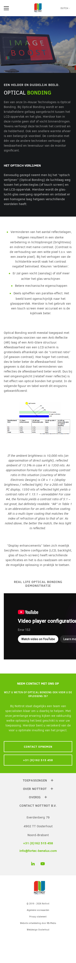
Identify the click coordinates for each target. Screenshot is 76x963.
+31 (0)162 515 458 (38, 760)
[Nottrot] (38, 12)
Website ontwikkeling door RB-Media (38, 923)
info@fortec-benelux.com (38, 851)
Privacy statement (38, 916)
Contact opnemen (38, 747)
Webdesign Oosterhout (38, 929)
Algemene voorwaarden (38, 910)
